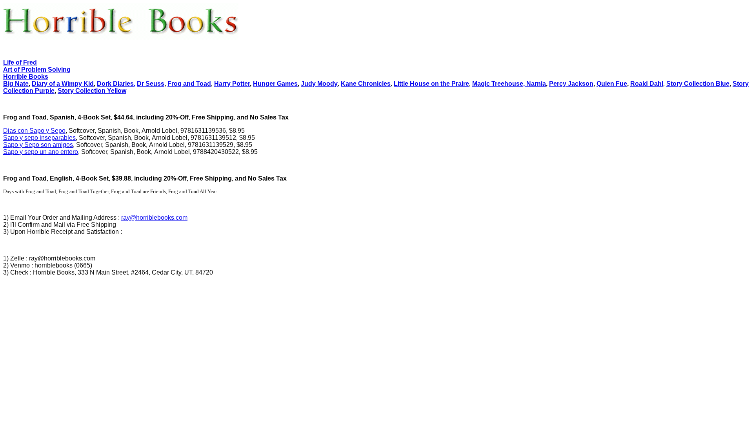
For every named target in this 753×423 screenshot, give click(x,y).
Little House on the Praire (431, 83)
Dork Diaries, (116, 83)
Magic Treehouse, (499, 83)
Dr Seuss (150, 83)
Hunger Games (275, 83)
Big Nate (16, 83)
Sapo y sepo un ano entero (40, 151)
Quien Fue (612, 83)
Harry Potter (232, 83)
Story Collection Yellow (92, 90)
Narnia (536, 83)
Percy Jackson (571, 83)
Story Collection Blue (697, 83)
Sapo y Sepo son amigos (38, 144)
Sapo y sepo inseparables (39, 137)
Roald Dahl (646, 83)
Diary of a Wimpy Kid (63, 83)
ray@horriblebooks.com (154, 217)
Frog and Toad (189, 83)
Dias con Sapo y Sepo (34, 130)
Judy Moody (319, 83)
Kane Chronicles (366, 83)
